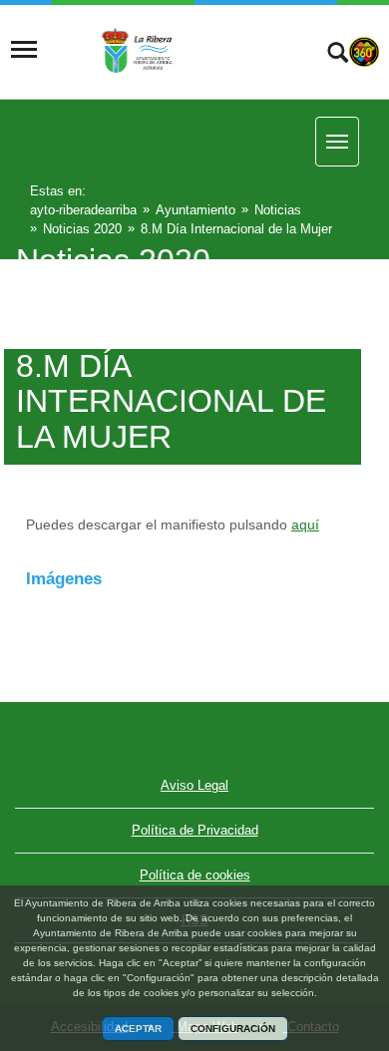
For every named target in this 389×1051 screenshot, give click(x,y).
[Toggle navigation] (24, 50)
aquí (305, 524)
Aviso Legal (194, 785)
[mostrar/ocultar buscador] (337, 55)
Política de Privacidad (195, 830)
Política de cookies (195, 875)
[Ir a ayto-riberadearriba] (171, 50)
